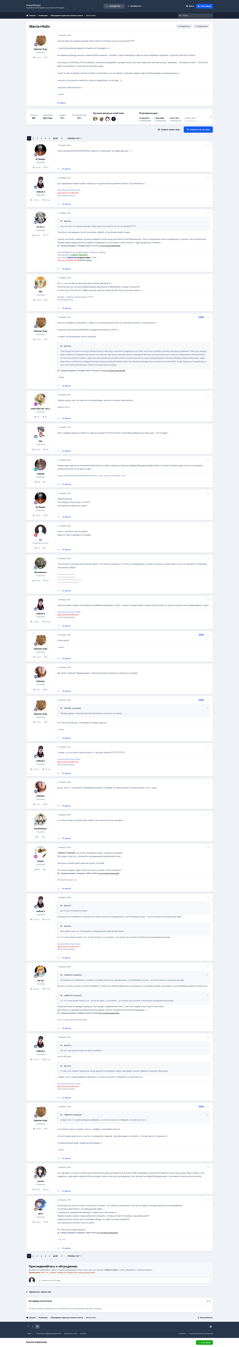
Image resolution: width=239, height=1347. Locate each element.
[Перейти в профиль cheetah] (40, 464)
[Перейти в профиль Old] (40, 432)
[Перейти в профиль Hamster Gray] (40, 40)
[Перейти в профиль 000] (40, 282)
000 (40, 291)
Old (40, 441)
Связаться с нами (70, 1333)
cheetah (40, 474)
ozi (40, 539)
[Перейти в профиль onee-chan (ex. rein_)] (40, 399)
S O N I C (40, 227)
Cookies (83, 1333)
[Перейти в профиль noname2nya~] (40, 819)
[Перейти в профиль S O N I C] (40, 217)
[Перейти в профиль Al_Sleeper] (40, 150)
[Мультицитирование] (58, 169)
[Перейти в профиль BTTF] (40, 1204)
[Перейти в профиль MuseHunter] (40, 563)
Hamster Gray (40, 49)
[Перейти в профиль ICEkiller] (40, 672)
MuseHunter (40, 572)
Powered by (201, 1333)
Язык (30, 1333)
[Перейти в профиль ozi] (40, 530)
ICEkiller (40, 681)
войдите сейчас (111, 1270)
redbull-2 (40, 192)
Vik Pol (40, 980)
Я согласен (206, 1342)
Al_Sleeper (40, 159)
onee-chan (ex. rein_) (40, 408)
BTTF (40, 1214)
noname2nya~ (40, 828)
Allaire (40, 861)
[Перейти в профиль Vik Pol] (95, 119)
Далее (55, 138)
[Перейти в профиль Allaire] (40, 852)
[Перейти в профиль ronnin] (40, 1172)
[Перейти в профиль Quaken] (107, 119)
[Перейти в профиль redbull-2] (40, 182)
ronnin (40, 1181)
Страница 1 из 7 (73, 138)
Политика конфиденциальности (48, 1333)
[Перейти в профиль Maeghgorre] (113, 119)
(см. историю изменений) (109, 246)
